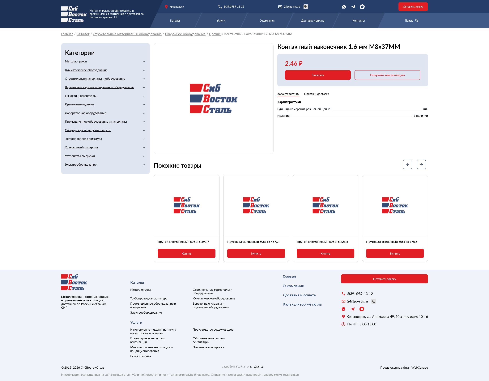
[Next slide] (421, 164)
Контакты (359, 20)
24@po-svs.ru (292, 6)
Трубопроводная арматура (83, 138)
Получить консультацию (387, 75)
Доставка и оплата (312, 20)
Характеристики (288, 93)
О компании (267, 20)
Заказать (318, 75)
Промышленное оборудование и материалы (96, 121)
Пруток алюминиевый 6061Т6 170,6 (391, 241)
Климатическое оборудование (86, 70)
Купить (187, 253)
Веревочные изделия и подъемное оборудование (99, 87)
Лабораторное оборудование (85, 113)
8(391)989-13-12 (234, 6)
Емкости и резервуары (80, 95)
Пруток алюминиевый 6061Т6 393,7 (183, 241)
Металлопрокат (76, 61)
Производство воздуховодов (213, 329)
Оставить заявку (413, 6)
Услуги (221, 20)
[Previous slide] (407, 164)
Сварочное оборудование (185, 34)
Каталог (175, 20)
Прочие (215, 34)
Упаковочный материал (81, 147)
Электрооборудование (80, 164)
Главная (67, 34)
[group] (213, 98)
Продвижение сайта (394, 367)
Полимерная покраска (208, 347)
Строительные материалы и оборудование (127, 34)
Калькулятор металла (302, 304)
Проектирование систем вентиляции (147, 340)
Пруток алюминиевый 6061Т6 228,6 (322, 241)
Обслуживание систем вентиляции (209, 340)
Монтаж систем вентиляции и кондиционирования (151, 349)
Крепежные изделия (79, 104)
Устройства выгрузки (80, 156)
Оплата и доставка (316, 93)
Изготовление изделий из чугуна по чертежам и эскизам (153, 331)
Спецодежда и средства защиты (88, 130)
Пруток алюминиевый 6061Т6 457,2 (253, 241)
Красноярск (176, 6)
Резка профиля (140, 356)
